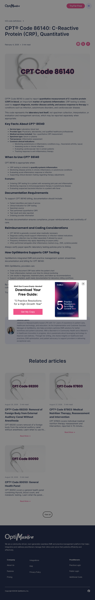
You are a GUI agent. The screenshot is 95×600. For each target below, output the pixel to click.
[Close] (83, 284)
